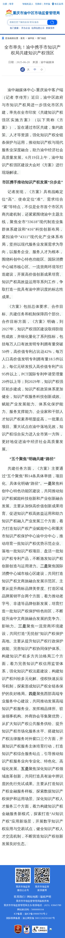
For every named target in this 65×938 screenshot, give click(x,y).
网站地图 (32, 896)
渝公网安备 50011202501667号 (39, 918)
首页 (22, 38)
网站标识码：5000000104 (30, 909)
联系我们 (19, 896)
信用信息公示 (37, 28)
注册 (5, 4)
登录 (11, 4)
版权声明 (45, 896)
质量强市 (50, 28)
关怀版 (47, 4)
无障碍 (38, 4)
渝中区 (31, 38)
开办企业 (25, 28)
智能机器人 (27, 4)
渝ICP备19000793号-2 (36, 913)
